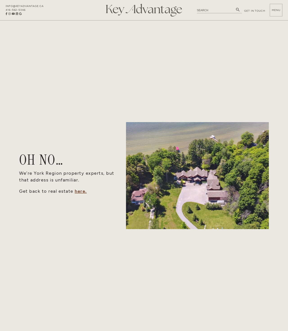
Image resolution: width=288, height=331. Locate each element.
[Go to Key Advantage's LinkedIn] (17, 13)
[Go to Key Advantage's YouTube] (13, 13)
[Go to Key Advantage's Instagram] (9, 13)
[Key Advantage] (144, 10)
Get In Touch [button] (254, 10)
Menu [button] (276, 10)
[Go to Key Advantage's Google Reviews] (20, 13)
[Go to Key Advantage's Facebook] (6, 13)
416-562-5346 (16, 10)
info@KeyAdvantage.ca (25, 6)
